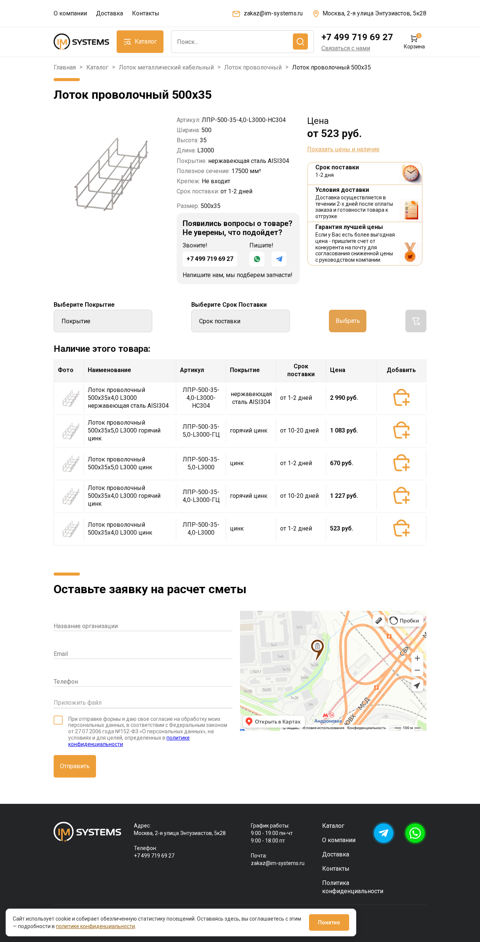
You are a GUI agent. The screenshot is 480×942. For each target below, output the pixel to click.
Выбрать (348, 320)
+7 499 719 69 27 (357, 37)
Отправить (75, 766)
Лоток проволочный (253, 67)
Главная (65, 67)
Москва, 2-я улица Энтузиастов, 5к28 (374, 13)
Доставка (109, 13)
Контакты (145, 13)
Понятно (329, 922)
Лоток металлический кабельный (166, 67)
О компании (70, 13)
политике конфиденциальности (95, 926)
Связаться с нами (345, 48)
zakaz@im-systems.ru (273, 13)
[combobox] (242, 41)
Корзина (414, 42)
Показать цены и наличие (343, 149)
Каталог (97, 67)
